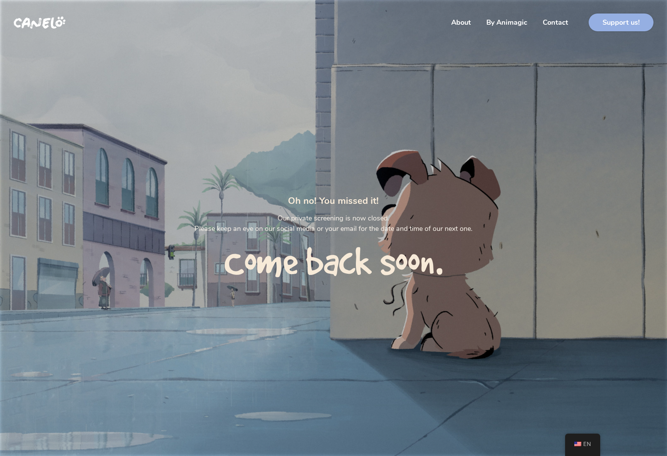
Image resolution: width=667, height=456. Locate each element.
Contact (555, 22)
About (461, 22)
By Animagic (506, 22)
